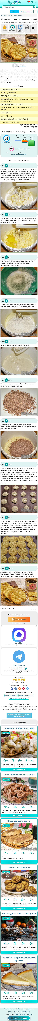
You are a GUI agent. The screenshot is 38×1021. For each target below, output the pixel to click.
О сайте (16, 1012)
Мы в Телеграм (19, 665)
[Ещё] (35, 11)
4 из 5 (21, 679)
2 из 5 (16, 679)
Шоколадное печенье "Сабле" (19, 774)
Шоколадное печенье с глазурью (19, 913)
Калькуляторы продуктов (26, 1009)
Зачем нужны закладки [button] (19, 623)
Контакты (10, 1012)
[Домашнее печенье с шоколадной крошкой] (19, 48)
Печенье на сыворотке (19, 867)
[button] (27, 30)
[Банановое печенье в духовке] (19, 744)
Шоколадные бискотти (19, 820)
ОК (20, 1014)
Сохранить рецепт (20, 1018)
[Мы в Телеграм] (19, 657)
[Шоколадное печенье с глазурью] (19, 928)
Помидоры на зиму (26, 12)
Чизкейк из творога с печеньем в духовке (19, 959)
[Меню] (2, 2)
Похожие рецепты (5, 22)
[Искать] (34, 7)
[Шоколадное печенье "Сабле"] (19, 791)
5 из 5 (24, 679)
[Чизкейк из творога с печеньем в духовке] (19, 976)
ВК (17, 1014)
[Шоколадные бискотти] (19, 837)
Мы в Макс (19, 643)
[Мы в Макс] (19, 635)
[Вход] (36, 2)
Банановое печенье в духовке (19, 728)
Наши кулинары (25, 1012)
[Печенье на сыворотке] (19, 883)
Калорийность (22, 22)
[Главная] (15, 3)
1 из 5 (13, 679)
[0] (22, 29)
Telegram (29, 1014)
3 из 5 (19, 679)
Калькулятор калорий (10, 1009)
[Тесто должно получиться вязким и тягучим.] (19, 361)
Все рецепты (14, 12)
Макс (23, 1014)
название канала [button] (18, 669)
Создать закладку (20, 619)
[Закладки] (32, 2)
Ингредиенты (14, 22)
